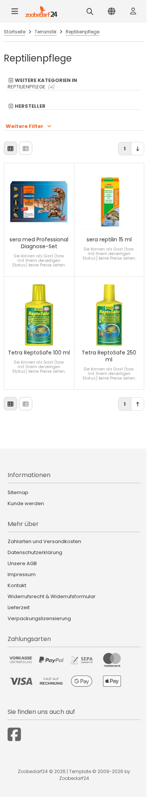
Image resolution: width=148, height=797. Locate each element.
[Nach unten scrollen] (137, 148)
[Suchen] (90, 11)
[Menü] (14, 11)
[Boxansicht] (10, 148)
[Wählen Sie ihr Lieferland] (111, 11)
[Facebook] (14, 734)
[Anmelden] (133, 11)
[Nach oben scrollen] (137, 404)
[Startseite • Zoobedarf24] (41, 11)
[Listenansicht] (25, 148)
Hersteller (30, 106)
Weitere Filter (24, 126)
